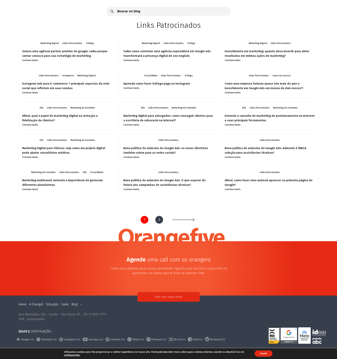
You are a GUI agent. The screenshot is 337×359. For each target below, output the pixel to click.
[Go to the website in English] (296, 14)
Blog (235, 13)
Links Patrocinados (72, 43)
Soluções (223, 13)
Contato (272, 13)
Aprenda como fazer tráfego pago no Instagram (156, 83)
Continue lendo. (30, 60)
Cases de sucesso (281, 75)
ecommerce (68, 75)
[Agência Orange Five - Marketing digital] (27, 16)
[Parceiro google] (289, 343)
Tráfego (90, 43)
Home (194, 13)
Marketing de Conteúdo (83, 108)
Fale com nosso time (168, 297)
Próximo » (183, 220)
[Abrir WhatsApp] (328, 350)
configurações (72, 355)
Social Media (150, 75)
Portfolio (258, 13)
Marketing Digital (50, 43)
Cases (245, 13)
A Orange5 (207, 13)
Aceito (263, 353)
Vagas (284, 13)
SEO (41, 108)
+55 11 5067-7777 (94, 314)
